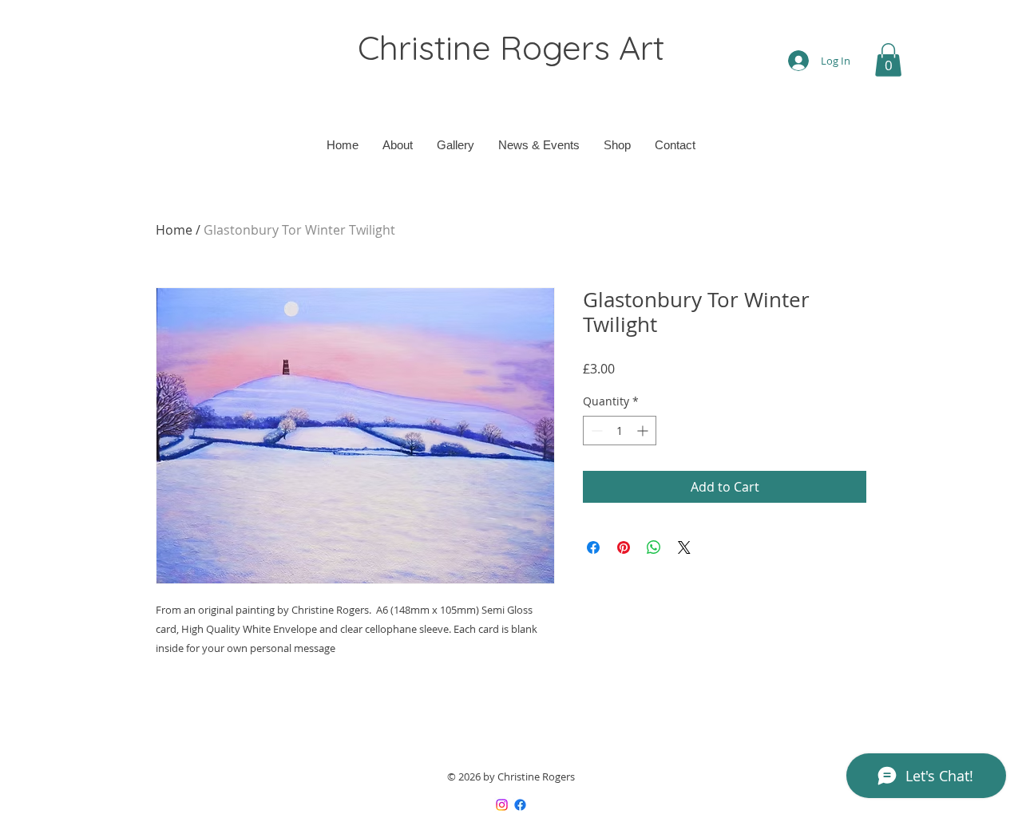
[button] (888, 60)
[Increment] (644, 431)
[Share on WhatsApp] (654, 547)
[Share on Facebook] (593, 547)
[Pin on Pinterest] (623, 547)
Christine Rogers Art (511, 47)
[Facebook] (520, 804)
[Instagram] (501, 804)
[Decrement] (595, 431)
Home (174, 230)
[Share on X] (684, 547)
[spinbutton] (619, 431)
